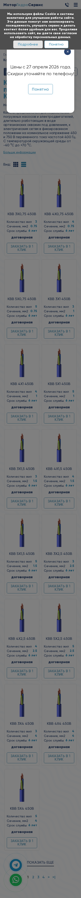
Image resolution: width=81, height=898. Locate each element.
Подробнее (28, 44)
